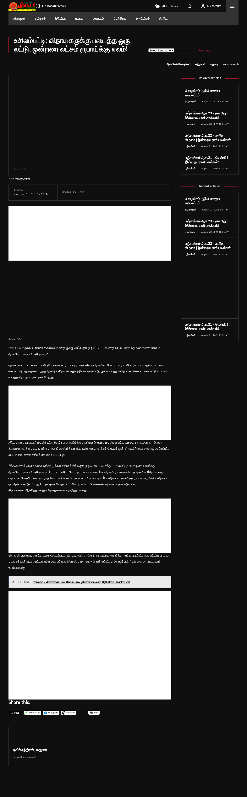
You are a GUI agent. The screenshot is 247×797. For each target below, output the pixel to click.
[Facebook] (115, 192)
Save (152, 193)
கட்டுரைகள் (190, 101)
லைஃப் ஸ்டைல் (231, 64)
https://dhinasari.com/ (25, 757)
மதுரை (214, 64)
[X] (124, 192)
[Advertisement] (89, 233)
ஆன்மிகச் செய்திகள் (178, 64)
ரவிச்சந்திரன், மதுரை (21, 178)
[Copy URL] (160, 192)
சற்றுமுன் (200, 64)
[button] (189, 6)
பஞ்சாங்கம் (190, 124)
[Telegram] (141, 192)
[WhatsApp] (132, 192)
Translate (204, 50)
